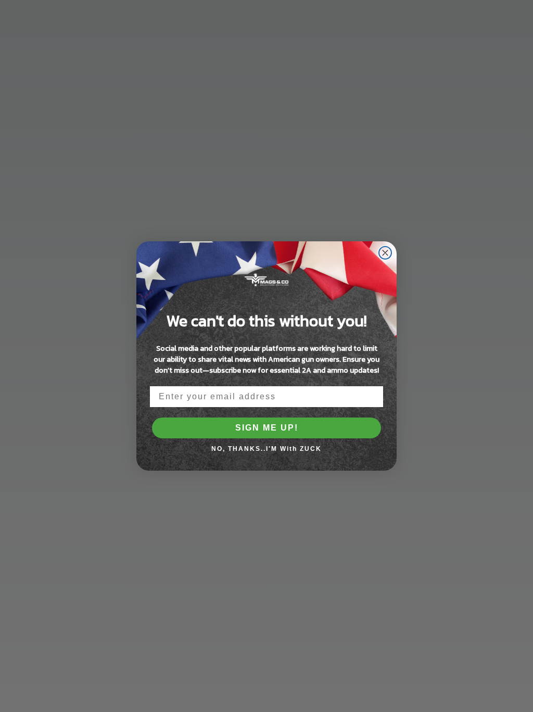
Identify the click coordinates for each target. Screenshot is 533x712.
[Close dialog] (385, 253)
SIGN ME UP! (266, 427)
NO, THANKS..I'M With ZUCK (266, 448)
